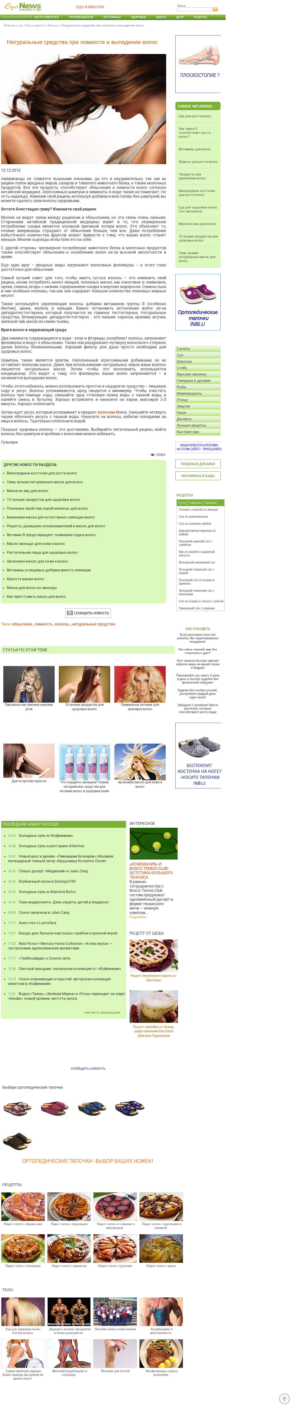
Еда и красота (35, 25)
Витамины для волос (195, 149)
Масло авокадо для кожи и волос (36, 543)
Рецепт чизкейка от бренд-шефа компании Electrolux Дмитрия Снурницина (154, 1031)
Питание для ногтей (115, 1371)
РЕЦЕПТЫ (185, 495)
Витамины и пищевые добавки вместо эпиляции (49, 570)
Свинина (210, 502)
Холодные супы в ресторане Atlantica (46, 846)
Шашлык (184, 361)
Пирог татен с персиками (69, 1224)
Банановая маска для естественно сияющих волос (51, 517)
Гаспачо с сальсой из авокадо (198, 509)
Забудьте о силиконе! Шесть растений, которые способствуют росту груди (197, 708)
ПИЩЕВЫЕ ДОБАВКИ (198, 464)
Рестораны (112, 17)
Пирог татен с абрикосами (23, 1224)
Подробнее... (139, 917)
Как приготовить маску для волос (36, 596)
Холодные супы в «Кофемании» (40, 835)
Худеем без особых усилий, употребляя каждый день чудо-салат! (198, 693)
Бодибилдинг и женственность (161, 1331)
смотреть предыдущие (102, 1012)
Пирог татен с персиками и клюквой (161, 1225)
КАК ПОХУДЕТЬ (198, 629)
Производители (81, 17)
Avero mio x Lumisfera (32, 923)
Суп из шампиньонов (193, 516)
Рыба (181, 387)
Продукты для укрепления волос (192, 176)
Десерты (184, 419)
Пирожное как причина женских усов (29, 707)
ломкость (44, 624)
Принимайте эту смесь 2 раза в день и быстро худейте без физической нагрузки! (197, 679)
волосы (62, 624)
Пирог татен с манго (161, 1266)
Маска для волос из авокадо (32, 587)
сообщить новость (88, 1068)
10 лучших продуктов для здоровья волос (43, 499)
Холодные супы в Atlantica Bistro (42, 891)
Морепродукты (189, 393)
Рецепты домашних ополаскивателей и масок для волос (56, 526)
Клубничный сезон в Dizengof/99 (42, 881)
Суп (180, 355)
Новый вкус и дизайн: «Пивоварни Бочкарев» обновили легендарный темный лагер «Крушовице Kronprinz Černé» (60, 858)
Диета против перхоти (29, 781)
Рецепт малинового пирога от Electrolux (154, 978)
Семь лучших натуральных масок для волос (45, 482)
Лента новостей (46, 17)
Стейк (182, 368)
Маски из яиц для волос (27, 490)
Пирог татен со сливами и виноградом (115, 1225)
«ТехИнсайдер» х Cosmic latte (39, 958)
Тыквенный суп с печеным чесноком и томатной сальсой (198, 610)
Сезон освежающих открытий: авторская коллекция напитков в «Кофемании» (59, 981)
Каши (181, 412)
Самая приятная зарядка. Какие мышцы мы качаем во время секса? (23, 1374)
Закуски (183, 406)
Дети (180, 17)
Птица (182, 400)
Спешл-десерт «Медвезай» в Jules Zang (48, 871)
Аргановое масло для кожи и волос (37, 561)
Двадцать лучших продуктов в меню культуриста (70, 1331)
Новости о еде (13, 25)
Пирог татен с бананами (23, 1266)
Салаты (183, 349)
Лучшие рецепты (191, 425)
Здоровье (138, 17)
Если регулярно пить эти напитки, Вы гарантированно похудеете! (198, 638)
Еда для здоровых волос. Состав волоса (23, 1331)
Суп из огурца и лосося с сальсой (201, 601)
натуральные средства (93, 624)
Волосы (53, 25)
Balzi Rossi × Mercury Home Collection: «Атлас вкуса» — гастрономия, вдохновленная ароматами (60, 945)
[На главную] (22, 13)
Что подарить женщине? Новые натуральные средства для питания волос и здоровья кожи (84, 786)
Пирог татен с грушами (115, 1266)
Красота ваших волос (25, 579)
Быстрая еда (188, 432)
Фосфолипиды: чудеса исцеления (162, 1372)
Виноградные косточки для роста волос (42, 473)
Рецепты (200, 17)
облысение (22, 624)
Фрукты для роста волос (198, 162)
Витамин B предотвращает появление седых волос (51, 535)
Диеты (161, 17)
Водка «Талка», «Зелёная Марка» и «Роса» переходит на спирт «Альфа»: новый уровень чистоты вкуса (66, 996)
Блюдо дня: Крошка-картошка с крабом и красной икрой (62, 933)
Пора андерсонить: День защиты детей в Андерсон (58, 902)
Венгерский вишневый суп (197, 562)
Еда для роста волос (195, 116)
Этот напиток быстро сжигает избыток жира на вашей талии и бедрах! (197, 664)
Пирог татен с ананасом (69, 1266)
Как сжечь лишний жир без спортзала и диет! (197, 651)
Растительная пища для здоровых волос (42, 552)
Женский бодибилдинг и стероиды (69, 1372)
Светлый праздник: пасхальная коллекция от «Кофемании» (64, 968)
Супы (182, 502)
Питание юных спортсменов (115, 1329)
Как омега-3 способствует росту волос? (195, 133)
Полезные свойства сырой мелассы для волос (47, 508)
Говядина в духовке (194, 381)
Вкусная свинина (191, 374)
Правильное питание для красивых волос (140, 707)
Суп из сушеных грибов (195, 523)
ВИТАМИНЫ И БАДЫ (198, 476)
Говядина (195, 502)
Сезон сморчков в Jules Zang (38, 912)
